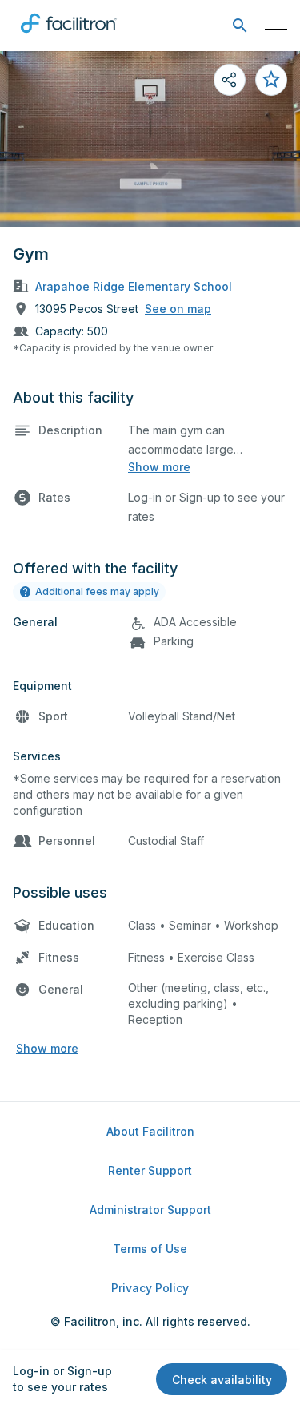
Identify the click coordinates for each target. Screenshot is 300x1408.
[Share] (230, 80)
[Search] (239, 26)
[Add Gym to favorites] (271, 80)
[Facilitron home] (69, 36)
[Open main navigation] (276, 25)
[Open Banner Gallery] (150, 139)
